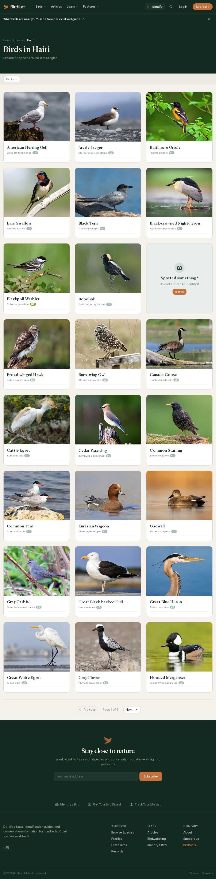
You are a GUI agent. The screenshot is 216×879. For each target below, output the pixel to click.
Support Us (191, 838)
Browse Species (122, 832)
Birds (39, 6)
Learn (71, 6)
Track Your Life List (148, 804)
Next (129, 709)
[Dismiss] (209, 19)
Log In (183, 6)
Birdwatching (156, 838)
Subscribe (151, 776)
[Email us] (7, 847)
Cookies (207, 873)
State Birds (119, 845)
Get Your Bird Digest (107, 804)
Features (89, 6)
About (187, 832)
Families (116, 838)
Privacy (193, 873)
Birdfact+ (202, 6)
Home (7, 40)
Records (117, 851)
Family (10, 79)
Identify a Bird (70, 804)
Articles (56, 6)
